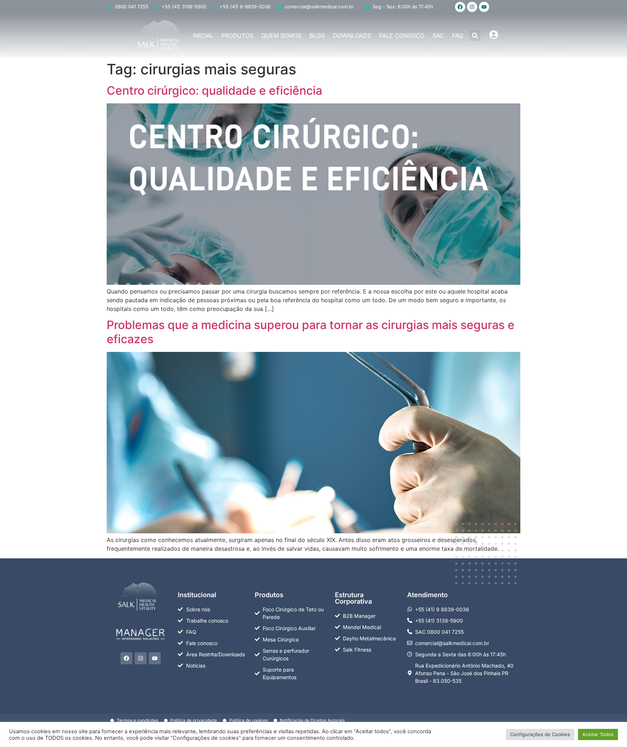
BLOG (317, 35)
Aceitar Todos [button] (598, 734)
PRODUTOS (237, 35)
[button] (475, 35)
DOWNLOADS (352, 35)
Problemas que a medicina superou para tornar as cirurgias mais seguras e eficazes (311, 332)
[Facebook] (460, 7)
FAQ (457, 35)
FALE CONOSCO (402, 35)
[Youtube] (484, 7)
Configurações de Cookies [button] (540, 734)
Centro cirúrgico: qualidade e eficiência (214, 90)
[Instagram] (472, 7)
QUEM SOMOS (281, 35)
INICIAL (203, 35)
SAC (438, 35)
